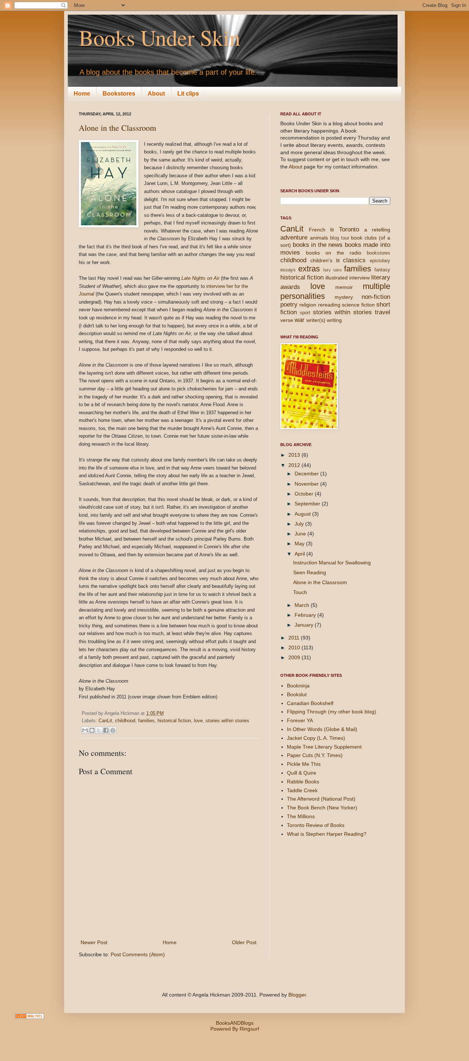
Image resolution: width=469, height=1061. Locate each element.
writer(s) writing (324, 320)
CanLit (105, 720)
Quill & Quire (301, 773)
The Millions (301, 816)
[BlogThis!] (92, 730)
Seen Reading (309, 572)
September (308, 504)
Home (82, 93)
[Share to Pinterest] (113, 730)
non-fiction (376, 296)
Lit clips (188, 93)
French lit (321, 230)
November (307, 484)
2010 (295, 647)
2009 (295, 657)
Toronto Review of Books (315, 825)
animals (319, 238)
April (300, 554)
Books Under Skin (159, 37)
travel (382, 312)
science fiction (358, 305)
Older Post (244, 942)
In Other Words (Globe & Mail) (322, 729)
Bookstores (119, 93)
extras (309, 268)
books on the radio (333, 253)
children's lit (325, 260)
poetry (289, 304)
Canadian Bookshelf (310, 703)
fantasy (382, 269)
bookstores (378, 253)
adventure (293, 237)
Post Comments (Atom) (138, 954)
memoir (344, 287)
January (305, 625)
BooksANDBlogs (235, 1023)
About (156, 93)
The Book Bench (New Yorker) (322, 807)
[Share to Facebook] (106, 730)
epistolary (380, 260)
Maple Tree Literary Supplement (324, 747)
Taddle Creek (302, 790)
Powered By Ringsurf (234, 1029)
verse (286, 320)
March (303, 605)
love (198, 720)
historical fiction (174, 720)
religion (307, 305)
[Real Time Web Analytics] (29, 1017)
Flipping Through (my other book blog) (331, 712)
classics (354, 260)
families (146, 720)
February (306, 615)
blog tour (339, 238)
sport (305, 312)
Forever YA (300, 720)
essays (288, 269)
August (303, 514)
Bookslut (297, 694)
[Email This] (85, 730)
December (307, 473)
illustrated (336, 278)
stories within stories (227, 720)
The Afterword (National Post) (321, 799)
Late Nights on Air (200, 278)
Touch (300, 592)
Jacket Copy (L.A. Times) (316, 738)
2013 (295, 455)
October (305, 494)
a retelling (377, 230)
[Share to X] (99, 730)
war (299, 319)
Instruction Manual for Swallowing (332, 562)
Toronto (349, 229)
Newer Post (94, 942)
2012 (295, 465)
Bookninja (298, 686)
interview (359, 278)
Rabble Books (303, 781)
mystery (344, 297)
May (300, 543)
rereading (329, 305)
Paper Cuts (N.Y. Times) (315, 755)
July (300, 524)
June (301, 534)
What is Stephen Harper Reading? (326, 834)
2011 (294, 638)
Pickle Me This (304, 764)
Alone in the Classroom (117, 127)
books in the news (318, 244)
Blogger (297, 995)
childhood (125, 720)
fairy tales (332, 270)
